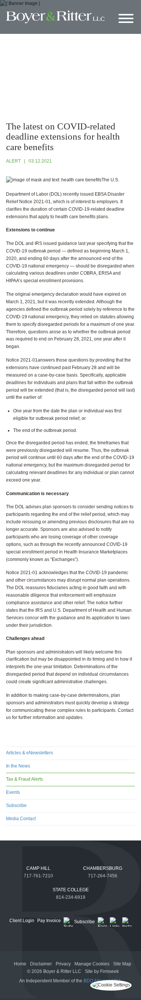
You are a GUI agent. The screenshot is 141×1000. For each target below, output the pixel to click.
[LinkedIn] (114, 922)
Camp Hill (38, 868)
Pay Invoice (49, 920)
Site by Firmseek (102, 971)
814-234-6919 (70, 897)
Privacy (63, 964)
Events (13, 792)
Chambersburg (102, 868)
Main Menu (53, 7)
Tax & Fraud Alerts (24, 779)
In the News (18, 766)
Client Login (21, 920)
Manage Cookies (91, 964)
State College (71, 889)
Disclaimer (41, 964)
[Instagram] (127, 922)
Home (20, 964)
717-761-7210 (38, 875)
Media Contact (21, 818)
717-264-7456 (102, 875)
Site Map (122, 964)
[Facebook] (102, 922)
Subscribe (16, 805)
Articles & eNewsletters (29, 752)
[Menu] (126, 19)
